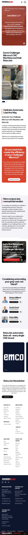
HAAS (6, 370)
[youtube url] (8, 482)
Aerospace (18, 407)
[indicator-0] (3, 101)
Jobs (17, 429)
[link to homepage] (8, 2)
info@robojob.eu (6, 498)
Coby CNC (6, 407)
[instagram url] (5, 482)
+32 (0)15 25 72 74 (6, 501)
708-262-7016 (14, 302)
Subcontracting (19, 416)
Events (5, 451)
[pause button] (24, 43)
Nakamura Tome (19, 457)
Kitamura (17, 466)
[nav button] (25, 2)
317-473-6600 (14, 321)
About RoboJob (7, 457)
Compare (6, 416)
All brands (18, 443)
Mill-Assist (6, 409)
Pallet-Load (6, 411)
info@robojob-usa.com (5, 522)
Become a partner (20, 433)
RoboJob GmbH (7, 464)
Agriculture (18, 409)
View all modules (7, 424)
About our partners (8, 458)
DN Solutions (18, 454)
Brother (17, 459)
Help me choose (7, 418)
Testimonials (6, 443)
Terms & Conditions (11, 531)
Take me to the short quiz (10, 259)
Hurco (17, 461)
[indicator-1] (6, 101)
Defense (17, 411)
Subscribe (6, 396)
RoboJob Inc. (7, 460)
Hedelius (17, 452)
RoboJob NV (7, 462)
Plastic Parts (18, 421)
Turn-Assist (6, 414)
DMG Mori (18, 463)
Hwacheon (18, 464)
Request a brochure (14, 179)
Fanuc (17, 448)
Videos (5, 445)
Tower (5, 412)
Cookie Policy (20, 531)
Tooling (17, 423)
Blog (5, 441)
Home (6, 8)
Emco (17, 446)
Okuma (17, 455)
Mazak (17, 445)
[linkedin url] (2, 482)
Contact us (18, 431)
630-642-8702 (14, 311)
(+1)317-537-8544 (6, 525)
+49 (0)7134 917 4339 (20, 501)
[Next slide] (26, 84)
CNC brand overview (13, 8)
